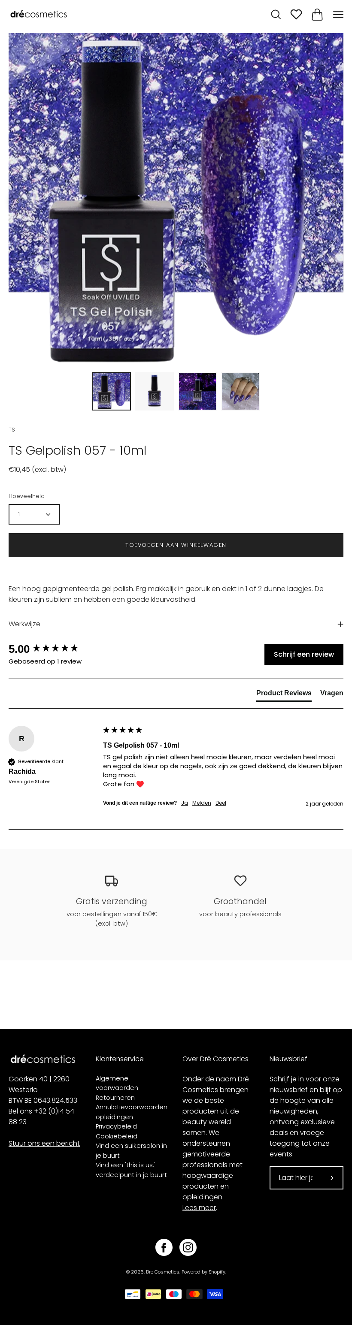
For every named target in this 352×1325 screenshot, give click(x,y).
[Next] (334, 200)
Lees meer (199, 1208)
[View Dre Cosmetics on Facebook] (164, 1247)
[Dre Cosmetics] (39, 14)
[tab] (284, 694)
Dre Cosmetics (162, 1272)
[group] (54, 649)
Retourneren (115, 1097)
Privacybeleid (116, 1126)
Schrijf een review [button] (304, 654)
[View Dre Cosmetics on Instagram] (188, 1247)
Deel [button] (220, 803)
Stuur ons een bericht (44, 1143)
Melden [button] (201, 803)
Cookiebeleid (116, 1136)
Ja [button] (184, 803)
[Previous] (18, 200)
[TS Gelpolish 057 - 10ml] (111, 391)
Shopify (217, 1272)
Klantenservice (120, 1059)
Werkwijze (24, 624)
